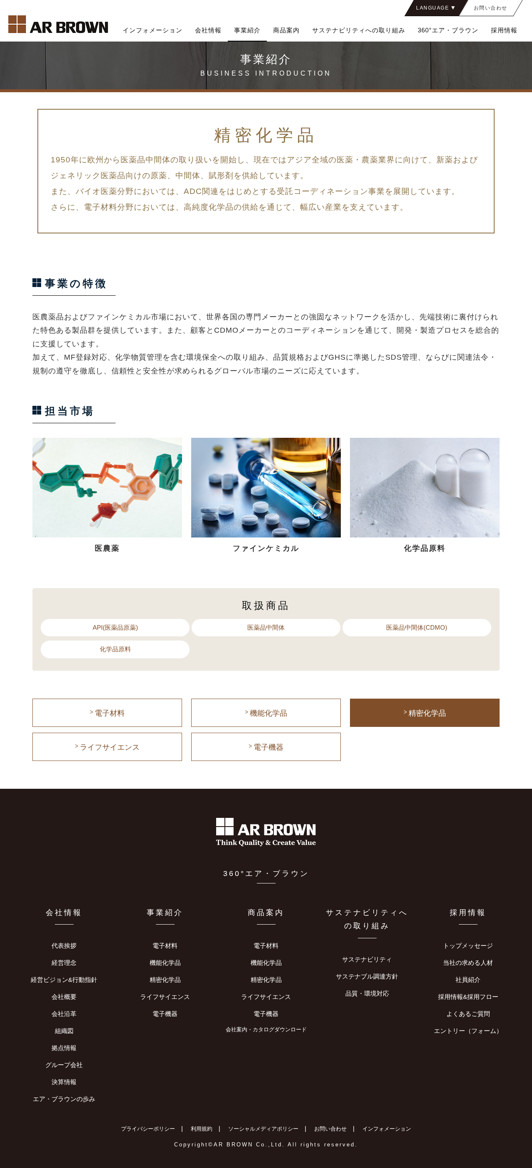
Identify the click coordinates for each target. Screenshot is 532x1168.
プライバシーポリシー (148, 1129)
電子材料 (110, 713)
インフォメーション (152, 30)
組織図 (64, 1030)
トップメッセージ (468, 945)
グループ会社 (64, 1064)
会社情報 (208, 30)
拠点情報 (64, 1047)
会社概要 (64, 996)
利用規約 (201, 1129)
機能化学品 (268, 713)
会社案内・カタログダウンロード (266, 1030)
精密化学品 (427, 713)
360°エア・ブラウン (448, 30)
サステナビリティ (367, 959)
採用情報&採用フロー (468, 996)
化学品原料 (115, 649)
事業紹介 (247, 30)
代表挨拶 (64, 945)
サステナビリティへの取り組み (358, 30)
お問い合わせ (330, 1129)
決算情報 (64, 1081)
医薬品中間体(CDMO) (416, 627)
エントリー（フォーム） (468, 1030)
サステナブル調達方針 (367, 976)
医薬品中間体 (266, 627)
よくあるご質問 (468, 1013)
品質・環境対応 (367, 993)
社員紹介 (468, 979)
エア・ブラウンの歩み (64, 1098)
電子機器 (268, 747)
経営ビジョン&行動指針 (64, 979)
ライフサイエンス (110, 747)
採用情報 (504, 30)
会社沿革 (64, 1013)
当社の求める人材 (468, 962)
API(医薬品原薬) (115, 627)
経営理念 (64, 962)
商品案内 (286, 30)
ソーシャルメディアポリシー (263, 1129)
